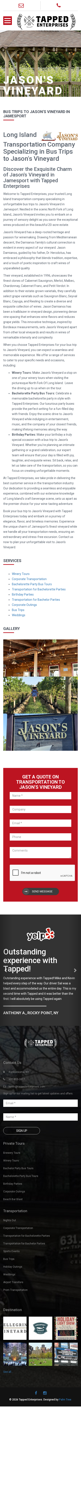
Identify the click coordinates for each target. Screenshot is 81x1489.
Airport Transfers (13, 1282)
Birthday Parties (23, 594)
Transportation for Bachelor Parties (36, 599)
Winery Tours (21, 574)
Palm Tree (65, 1399)
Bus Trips (18, 610)
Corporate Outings (24, 605)
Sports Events (11, 1251)
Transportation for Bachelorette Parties (39, 589)
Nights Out (9, 1220)
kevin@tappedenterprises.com (27, 1086)
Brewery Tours (11, 1152)
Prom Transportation (15, 1289)
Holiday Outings (12, 1266)
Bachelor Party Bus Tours (18, 1168)
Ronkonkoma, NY (19, 1072)
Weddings (18, 615)
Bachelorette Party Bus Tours (32, 584)
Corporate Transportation (29, 579)
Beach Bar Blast (13, 1199)
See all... (8, 1371)
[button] (6, 970)
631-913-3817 (17, 1079)
